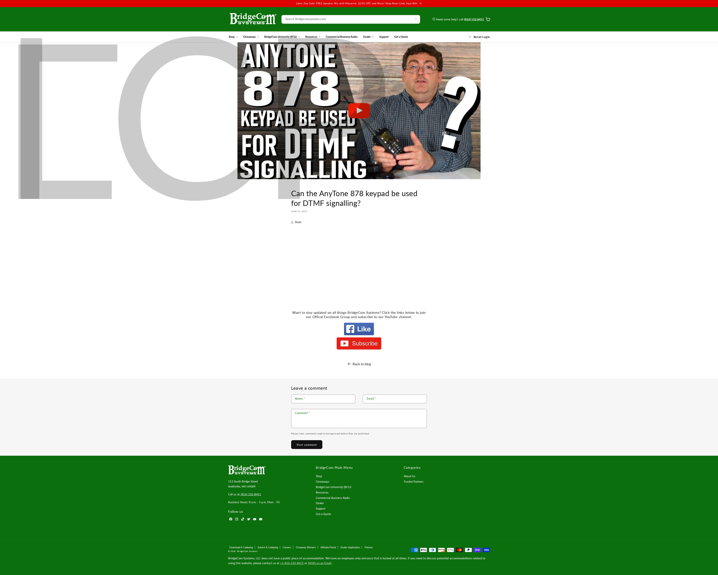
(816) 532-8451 (250, 494)
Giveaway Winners (306, 547)
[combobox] (351, 19)
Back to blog (362, 364)
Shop (232, 36)
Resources (311, 36)
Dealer (367, 36)
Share (298, 222)
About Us (409, 476)
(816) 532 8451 (474, 19)
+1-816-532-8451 (292, 563)
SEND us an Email (319, 563)
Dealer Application (350, 547)
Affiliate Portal (328, 547)
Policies (369, 547)
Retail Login (482, 37)
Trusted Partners (414, 481)
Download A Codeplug (241, 547)
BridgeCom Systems (247, 551)
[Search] (416, 19)
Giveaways (249, 36)
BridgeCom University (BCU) (280, 36)
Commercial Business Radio (333, 497)
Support (320, 508)
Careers (287, 547)
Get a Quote (323, 514)
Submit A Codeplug (268, 547)
